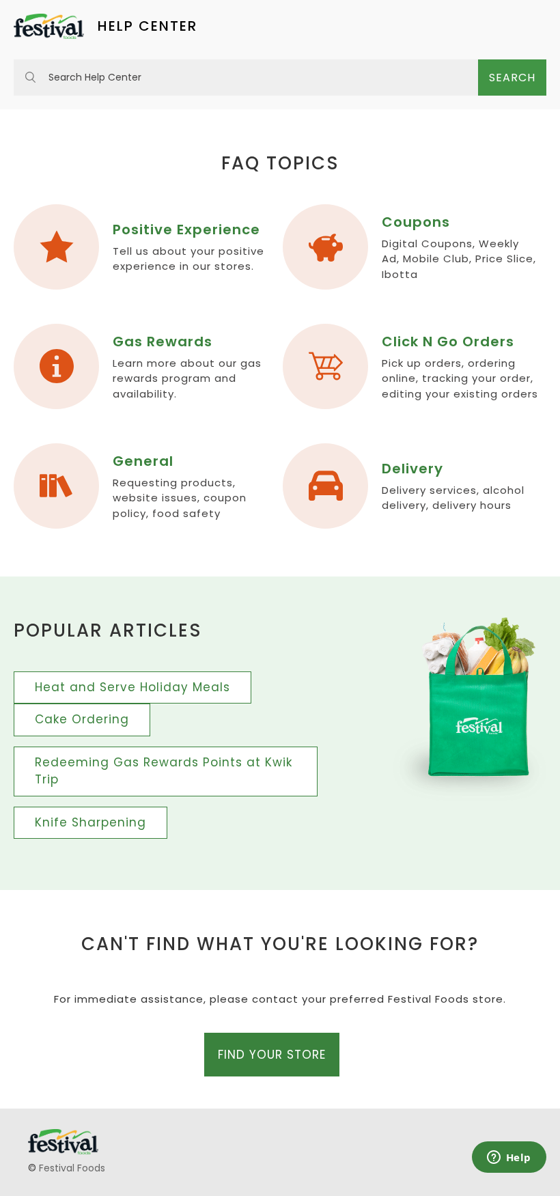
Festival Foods (72, 1168)
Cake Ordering (82, 719)
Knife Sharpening (90, 822)
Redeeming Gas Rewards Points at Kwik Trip (163, 771)
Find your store (272, 1054)
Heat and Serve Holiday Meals (132, 687)
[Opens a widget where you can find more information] (508, 1158)
